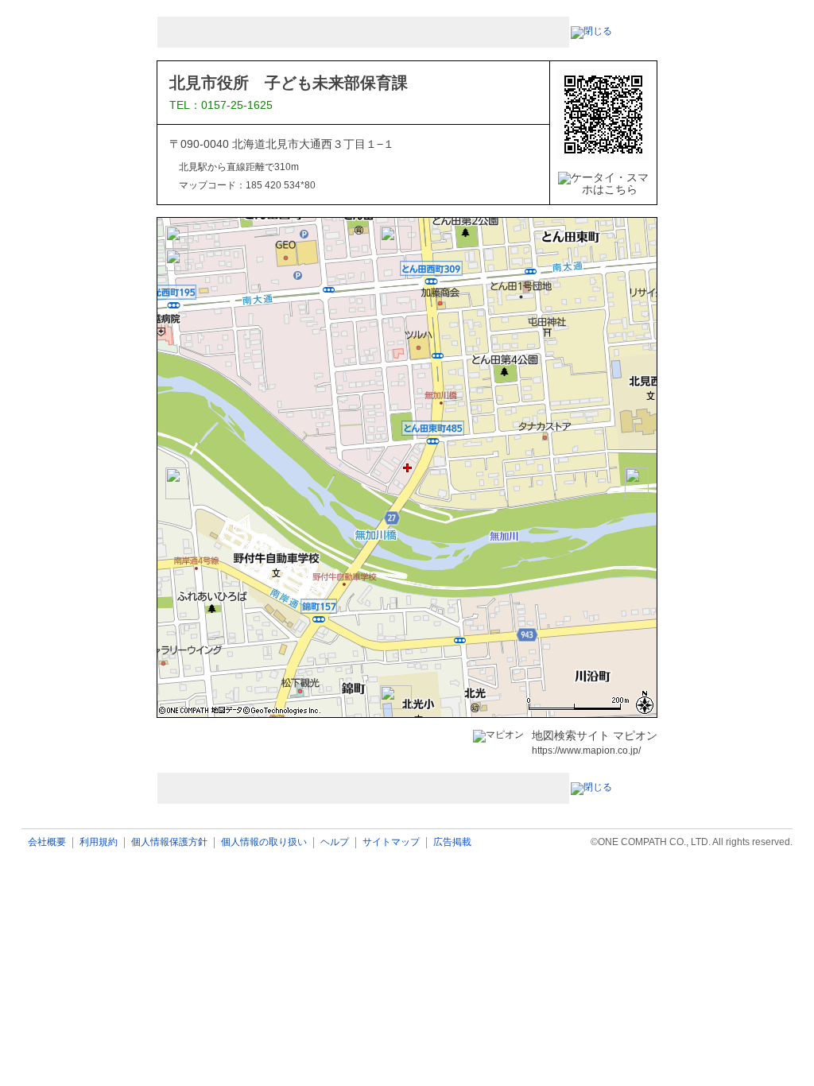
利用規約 (98, 842)
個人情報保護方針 (169, 842)
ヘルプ (334, 842)
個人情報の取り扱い (264, 842)
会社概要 (47, 842)
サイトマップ (391, 842)
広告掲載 (452, 842)
